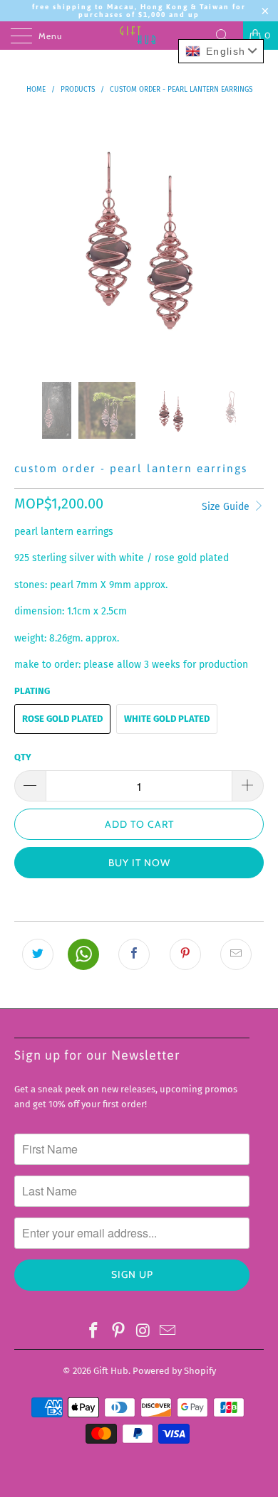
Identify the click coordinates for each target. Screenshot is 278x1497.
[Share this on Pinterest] (185, 954)
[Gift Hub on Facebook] (94, 1331)
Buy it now (139, 862)
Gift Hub (110, 1370)
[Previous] (28, 236)
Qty (22, 757)
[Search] (227, 35)
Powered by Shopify (174, 1370)
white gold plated (167, 718)
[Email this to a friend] (236, 954)
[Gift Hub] (139, 35)
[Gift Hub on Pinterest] (119, 1331)
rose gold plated (62, 718)
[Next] (250, 236)
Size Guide (227, 507)
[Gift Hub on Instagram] (144, 1331)
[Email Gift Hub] (168, 1331)
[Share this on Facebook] (134, 954)
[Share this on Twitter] (37, 954)
